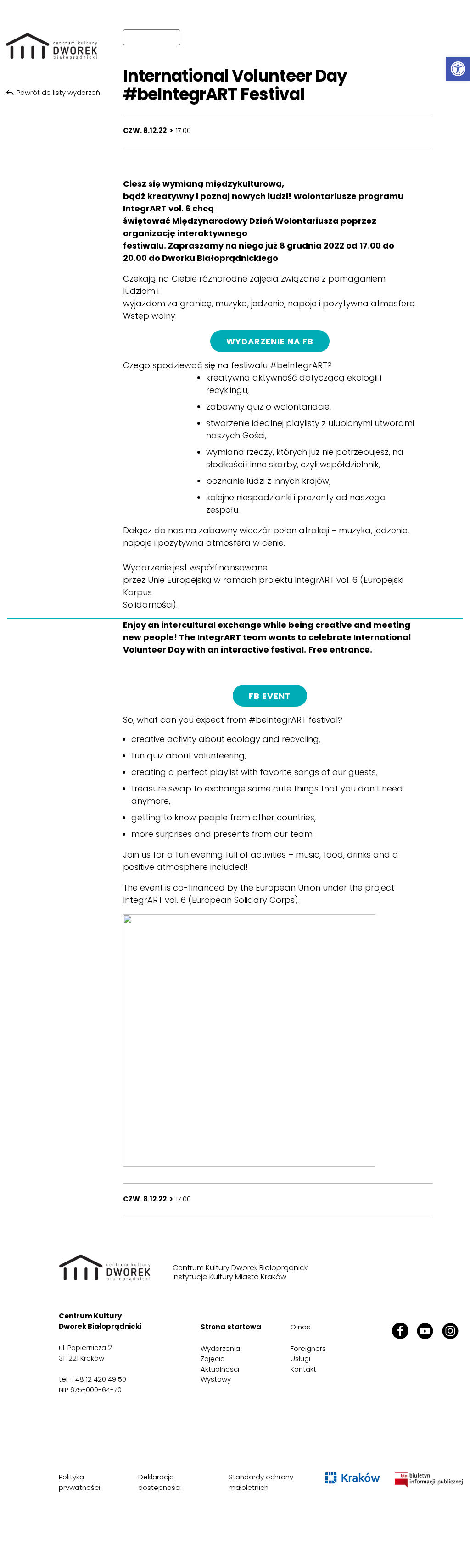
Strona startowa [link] (231, 1327)
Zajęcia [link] (213, 1358)
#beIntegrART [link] (298, 365)
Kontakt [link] (303, 1369)
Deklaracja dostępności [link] (159, 1482)
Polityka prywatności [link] (79, 1482)
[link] (458, 69)
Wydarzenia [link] (220, 1348)
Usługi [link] (300, 1358)
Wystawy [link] (216, 1379)
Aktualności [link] (220, 1369)
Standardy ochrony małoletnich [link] (261, 1482)
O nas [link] (300, 1327)
